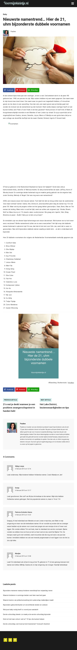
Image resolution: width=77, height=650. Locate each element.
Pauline (23, 424)
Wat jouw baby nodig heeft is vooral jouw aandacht (20, 610)
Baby (5, 14)
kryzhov (71, 383)
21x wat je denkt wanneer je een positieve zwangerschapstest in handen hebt (19, 407)
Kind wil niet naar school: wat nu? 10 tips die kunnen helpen (23, 619)
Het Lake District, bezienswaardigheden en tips (54, 406)
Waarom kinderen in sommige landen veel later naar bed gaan (24, 595)
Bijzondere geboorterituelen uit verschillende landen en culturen (25, 605)
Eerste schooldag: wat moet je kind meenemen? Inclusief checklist (26, 624)
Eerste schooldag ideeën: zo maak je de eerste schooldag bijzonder (27, 614)
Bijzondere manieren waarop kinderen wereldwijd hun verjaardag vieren (27, 591)
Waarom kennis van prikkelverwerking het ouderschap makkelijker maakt (28, 600)
